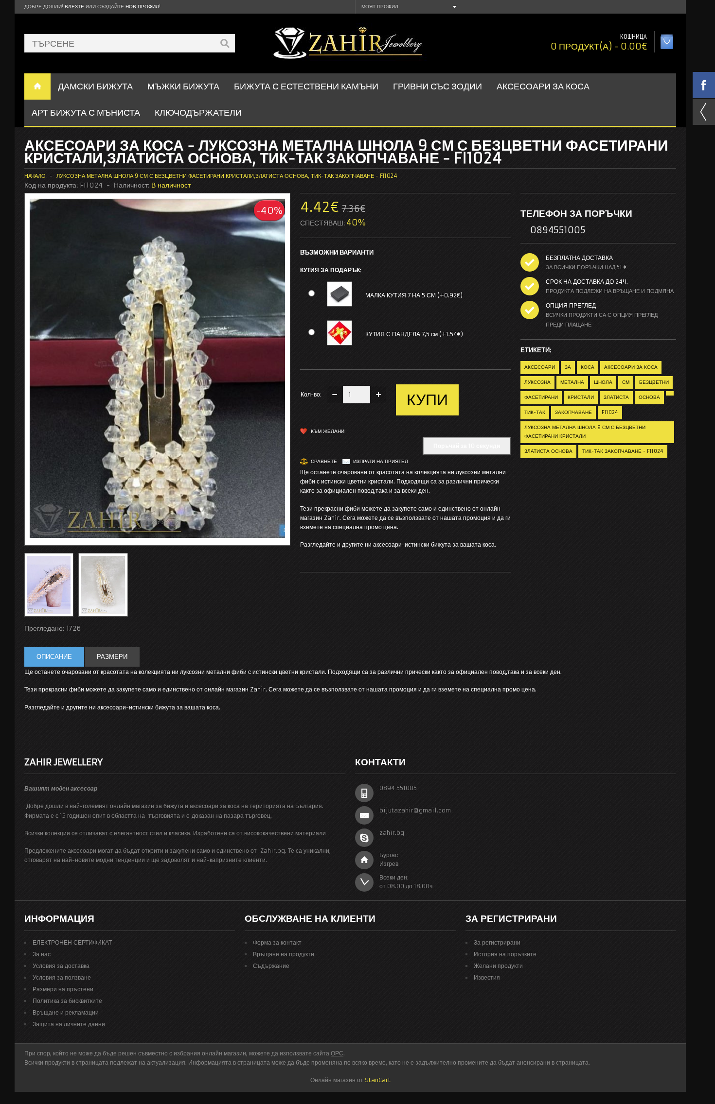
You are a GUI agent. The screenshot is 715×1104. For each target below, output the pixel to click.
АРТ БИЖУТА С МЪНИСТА (86, 112)
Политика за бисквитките (67, 1000)
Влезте (74, 6)
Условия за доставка (61, 965)
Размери (112, 657)
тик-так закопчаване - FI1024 (622, 451)
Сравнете (324, 461)
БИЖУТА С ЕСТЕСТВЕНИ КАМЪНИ (306, 86)
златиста (616, 397)
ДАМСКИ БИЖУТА (95, 86)
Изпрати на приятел (380, 461)
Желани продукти (498, 965)
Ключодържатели (198, 112)
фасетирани (541, 397)
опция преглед (571, 305)
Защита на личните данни (69, 1024)
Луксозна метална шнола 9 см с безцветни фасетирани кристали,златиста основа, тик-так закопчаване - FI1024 (226, 175)
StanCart (378, 1080)
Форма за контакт (277, 942)
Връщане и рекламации (66, 1012)
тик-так (534, 412)
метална (572, 382)
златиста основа (548, 451)
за (568, 367)
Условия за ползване (62, 977)
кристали (581, 397)
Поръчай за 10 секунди (466, 445)
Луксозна (537, 382)
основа (649, 397)
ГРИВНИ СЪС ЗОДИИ (437, 86)
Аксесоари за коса (543, 86)
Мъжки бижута (183, 86)
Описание (54, 657)
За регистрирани (497, 942)
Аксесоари (539, 367)
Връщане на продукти (283, 954)
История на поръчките (505, 954)
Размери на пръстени (63, 989)
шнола (603, 382)
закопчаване (573, 412)
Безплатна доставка (579, 257)
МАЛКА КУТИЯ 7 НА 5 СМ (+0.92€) (414, 295)
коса (587, 367)
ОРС (337, 1053)
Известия (487, 977)
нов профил (142, 6)
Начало (35, 175)
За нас (42, 954)
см (625, 382)
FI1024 (610, 412)
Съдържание (271, 965)
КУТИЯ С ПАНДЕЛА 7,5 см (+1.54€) (414, 334)
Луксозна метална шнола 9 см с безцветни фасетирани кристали (584, 431)
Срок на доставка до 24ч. (587, 281)
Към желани (327, 431)
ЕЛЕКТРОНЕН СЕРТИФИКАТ (72, 942)
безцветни (654, 382)
